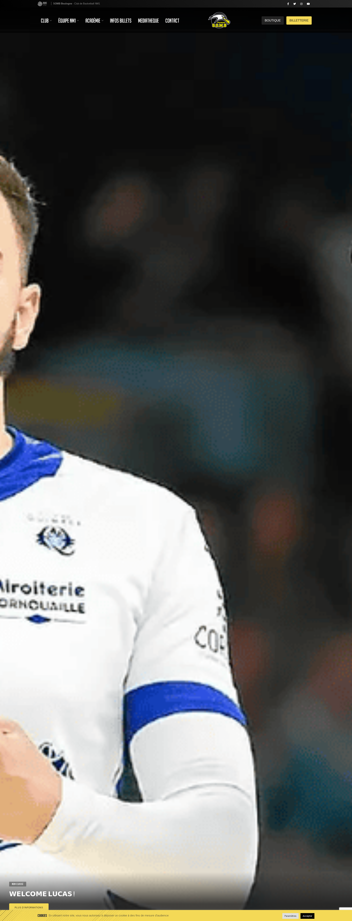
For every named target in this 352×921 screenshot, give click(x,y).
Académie (93, 21)
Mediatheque (148, 21)
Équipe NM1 (67, 21)
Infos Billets (120, 21)
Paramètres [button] (290, 916)
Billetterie (273, 4)
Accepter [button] (307, 916)
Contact (172, 21)
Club (45, 21)
